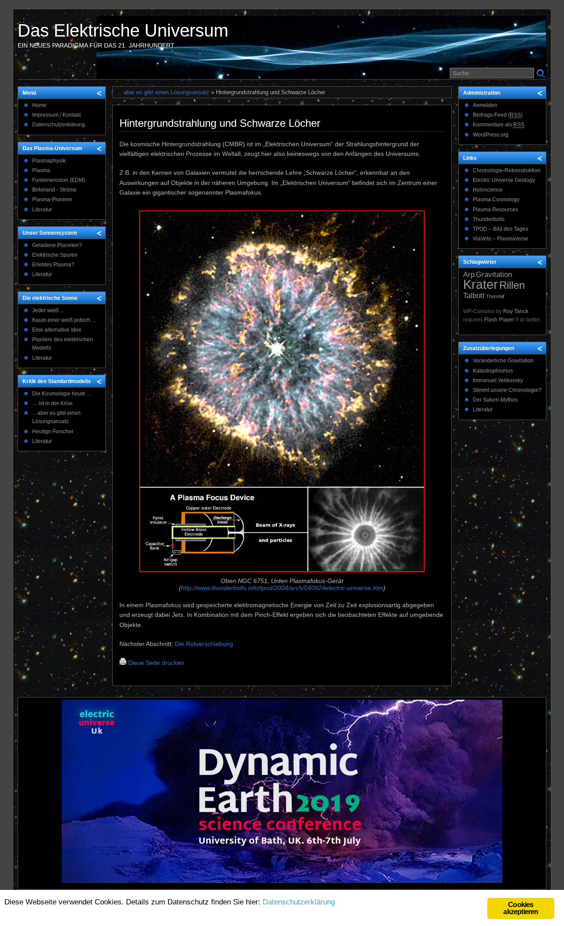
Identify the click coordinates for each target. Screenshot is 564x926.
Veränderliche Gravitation (503, 361)
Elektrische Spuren (55, 255)
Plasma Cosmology (496, 199)
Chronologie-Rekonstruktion (507, 170)
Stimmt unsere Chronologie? (507, 390)
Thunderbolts (489, 219)
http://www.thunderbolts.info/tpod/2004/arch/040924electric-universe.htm (282, 587)
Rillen (512, 285)
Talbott (474, 295)
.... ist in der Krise (52, 403)
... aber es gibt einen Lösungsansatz (162, 92)
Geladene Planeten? (57, 245)
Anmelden (485, 105)
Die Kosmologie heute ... (61, 394)
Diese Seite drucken (156, 662)
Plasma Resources (495, 210)
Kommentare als (498, 125)
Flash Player (499, 320)
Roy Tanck (515, 311)
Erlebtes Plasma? (53, 265)
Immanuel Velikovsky (498, 380)
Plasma (41, 170)
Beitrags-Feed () (498, 115)
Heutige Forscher (53, 431)
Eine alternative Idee (57, 330)
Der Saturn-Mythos (495, 400)
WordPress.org (490, 135)
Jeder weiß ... (48, 310)
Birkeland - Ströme (54, 190)
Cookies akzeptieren (520, 908)
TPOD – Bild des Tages (500, 229)
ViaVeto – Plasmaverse (500, 239)
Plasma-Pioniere (52, 199)
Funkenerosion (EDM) (58, 180)
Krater (480, 284)
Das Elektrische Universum (123, 30)
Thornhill (495, 296)
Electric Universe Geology (504, 180)
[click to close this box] (99, 93)
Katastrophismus (493, 371)
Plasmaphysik (49, 161)
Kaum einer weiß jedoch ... (64, 320)
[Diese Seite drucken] (122, 662)
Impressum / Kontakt (56, 115)
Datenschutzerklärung (58, 125)
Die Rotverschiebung (204, 643)
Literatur (42, 210)
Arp (469, 274)
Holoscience (488, 190)
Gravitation (494, 274)
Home (39, 105)
